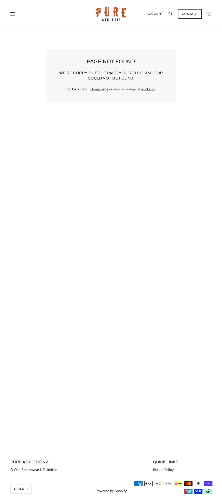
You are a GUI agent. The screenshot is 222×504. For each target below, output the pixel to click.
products (148, 89)
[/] (111, 14)
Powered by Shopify (111, 491)
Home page (99, 89)
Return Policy (163, 470)
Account (155, 14)
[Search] (170, 13)
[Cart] (209, 14)
